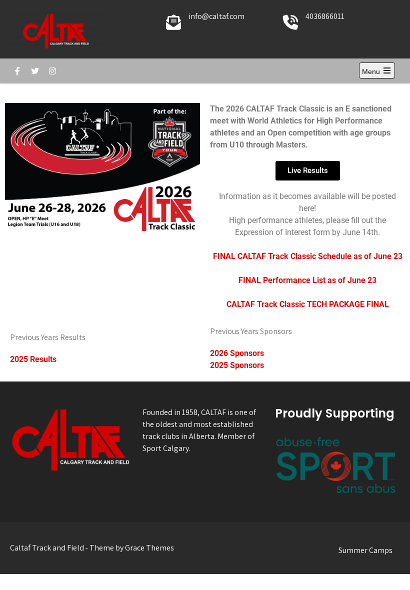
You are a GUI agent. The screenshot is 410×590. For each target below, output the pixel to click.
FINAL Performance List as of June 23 (307, 280)
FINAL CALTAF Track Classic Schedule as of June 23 (307, 256)
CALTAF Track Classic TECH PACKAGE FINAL (307, 304)
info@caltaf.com (216, 16)
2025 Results (33, 359)
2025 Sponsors (237, 365)
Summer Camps (365, 550)
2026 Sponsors (237, 353)
